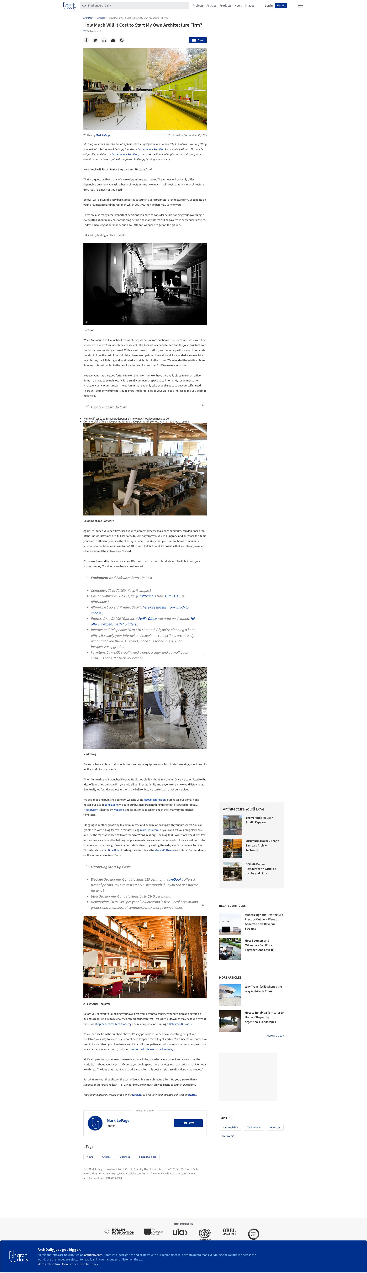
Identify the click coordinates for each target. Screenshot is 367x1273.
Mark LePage (118, 1120)
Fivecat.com (90, 810)
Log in (269, 5)
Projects (198, 5)
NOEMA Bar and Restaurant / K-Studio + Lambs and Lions (261, 869)
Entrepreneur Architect (151, 149)
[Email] (113, 40)
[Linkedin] (104, 40)
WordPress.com (149, 830)
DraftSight (145, 596)
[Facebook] (86, 40)
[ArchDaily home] (69, 5)
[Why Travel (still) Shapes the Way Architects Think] (230, 995)
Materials (275, 1128)
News (238, 5)
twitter (192, 1095)
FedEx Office (147, 618)
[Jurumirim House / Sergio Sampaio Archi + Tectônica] (232, 848)
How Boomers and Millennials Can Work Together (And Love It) (259, 945)
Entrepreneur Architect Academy (112, 1024)
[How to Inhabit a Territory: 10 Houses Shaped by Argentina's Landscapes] (230, 1021)
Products (225, 5)
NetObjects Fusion (155, 800)
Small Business (147, 1157)
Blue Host (114, 850)
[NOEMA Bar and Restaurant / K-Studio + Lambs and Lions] (232, 871)
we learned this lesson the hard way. (152, 1049)
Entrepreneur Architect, (125, 154)
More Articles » (275, 1035)
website (136, 1095)
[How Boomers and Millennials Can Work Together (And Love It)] (230, 949)
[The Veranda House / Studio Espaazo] (232, 825)
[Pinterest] (122, 40)
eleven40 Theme (164, 850)
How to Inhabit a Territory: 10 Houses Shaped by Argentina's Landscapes (264, 1017)
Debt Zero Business (180, 1024)
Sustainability (230, 1128)
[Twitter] (95, 40)
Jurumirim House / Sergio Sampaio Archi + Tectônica (262, 845)
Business (125, 1157)
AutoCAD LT (173, 596)
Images (249, 5)
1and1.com (111, 805)
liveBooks (118, 810)
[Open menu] (301, 6)
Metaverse (228, 1136)
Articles (211, 5)
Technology (254, 1128)
